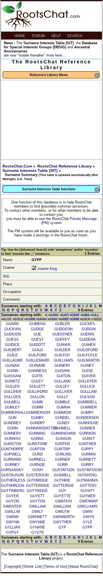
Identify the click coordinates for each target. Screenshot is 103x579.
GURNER (62, 459)
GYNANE (37, 527)
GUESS (12, 339)
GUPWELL (12, 454)
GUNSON (63, 439)
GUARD (12, 324)
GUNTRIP (62, 449)
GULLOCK (12, 397)
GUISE (87, 371)
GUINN (12, 371)
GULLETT (37, 386)
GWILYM (62, 512)
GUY (62, 491)
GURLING (63, 454)
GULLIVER (63, 392)
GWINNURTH (63, 517)
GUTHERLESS (13, 480)
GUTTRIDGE (37, 491)
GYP (62, 527)
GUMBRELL (87, 402)
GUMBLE (62, 402)
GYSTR (37, 532)
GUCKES (87, 324)
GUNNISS (12, 439)
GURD (37, 454)
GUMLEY (12, 407)
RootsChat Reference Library (65, 166)
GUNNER (87, 428)
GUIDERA (87, 339)
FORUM (39, 36)
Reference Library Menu (64, 75)
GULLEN (12, 386)
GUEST (37, 339)
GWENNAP (88, 501)
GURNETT (87, 459)
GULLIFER (12, 392)
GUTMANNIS (87, 480)
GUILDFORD (87, 350)
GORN (30, 319)
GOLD (18, 319)
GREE (64, 319)
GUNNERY (12, 433)
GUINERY (62, 365)
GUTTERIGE (63, 485)
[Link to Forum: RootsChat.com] (40, 29)
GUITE (37, 376)
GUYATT (87, 491)
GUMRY (87, 412)
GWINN (12, 517)
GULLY (62, 397)
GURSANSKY (12, 470)
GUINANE (37, 365)
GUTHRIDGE (37, 480)
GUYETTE (62, 496)
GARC (54, 315)
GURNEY (12, 465)
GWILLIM (12, 512)
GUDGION (12, 334)
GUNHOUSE (88, 423)
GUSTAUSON (12, 475)
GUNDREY (12, 423)
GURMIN (88, 454)
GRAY (53, 319)
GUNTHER (87, 444)
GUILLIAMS (63, 360)
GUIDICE (12, 345)
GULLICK (87, 386)
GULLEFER (87, 381)
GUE (37, 334)
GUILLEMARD (37, 360)
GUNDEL (62, 418)
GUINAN (12, 365)
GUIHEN (88, 345)
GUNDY (63, 423)
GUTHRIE (62, 480)
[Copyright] (13, 566)
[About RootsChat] (83, 566)
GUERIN (87, 334)
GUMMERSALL (13, 412)
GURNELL (37, 459)
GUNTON (37, 449)
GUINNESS (37, 371)
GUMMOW (62, 412)
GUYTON (37, 501)
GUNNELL (62, 428)
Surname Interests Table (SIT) (30, 170)
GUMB (37, 402)
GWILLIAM (62, 506)
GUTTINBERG (12, 491)
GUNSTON (12, 444)
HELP (56, 36)
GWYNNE (37, 522)
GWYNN (12, 522)
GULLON (37, 397)
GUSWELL (62, 475)
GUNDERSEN (87, 418)
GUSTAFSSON (89, 470)
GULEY (37, 381)
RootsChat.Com (17, 166)
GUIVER (88, 376)
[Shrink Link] (33, 566)
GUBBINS (37, 324)
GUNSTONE (37, 444)
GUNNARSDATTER (42, 428)
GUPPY (87, 449)
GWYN (88, 517)
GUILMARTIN (88, 360)
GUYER (12, 496)
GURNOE (37, 465)
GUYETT (37, 496)
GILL (95, 315)
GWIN (87, 512)
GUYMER (87, 496)
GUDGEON (63, 329)
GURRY (87, 465)
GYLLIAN (12, 527)
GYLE (87, 522)
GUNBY (37, 418)
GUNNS (37, 439)
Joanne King (47, 269)
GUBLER (62, 324)
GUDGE (37, 329)
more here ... (56, 55)
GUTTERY (88, 485)
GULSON (87, 397)
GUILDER (62, 350)
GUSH (37, 470)
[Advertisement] (51, 120)
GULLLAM (88, 392)
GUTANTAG (87, 475)
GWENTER (12, 506)
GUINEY (87, 365)
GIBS (86, 315)
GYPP (87, 527)
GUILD (37, 350)
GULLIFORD (37, 392)
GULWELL (12, 402)
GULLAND (62, 381)
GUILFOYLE (87, 355)
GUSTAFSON (63, 470)
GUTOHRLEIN (12, 485)
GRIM (75, 319)
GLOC (7, 319)
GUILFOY (62, 355)
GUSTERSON (37, 475)
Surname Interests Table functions (60, 189)
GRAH (42, 319)
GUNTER (62, 444)
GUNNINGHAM (63, 433)
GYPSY (12, 532)
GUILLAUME (12, 360)
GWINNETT (37, 517)
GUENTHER (62, 334)
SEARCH (75, 36)
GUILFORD (37, 355)
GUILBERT (12, 350)
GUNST (88, 439)
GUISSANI (12, 376)
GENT (75, 315)
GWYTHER (62, 522)
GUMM (37, 407)
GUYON (12, 501)
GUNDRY (37, 423)
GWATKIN (63, 501)
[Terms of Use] (56, 566)
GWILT (37, 512)
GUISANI (62, 371)
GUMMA (63, 407)
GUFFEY (62, 339)
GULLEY (62, 386)
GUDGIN (89, 329)
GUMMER (88, 407)
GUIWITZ (12, 381)
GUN (12, 418)
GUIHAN (63, 345)
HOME (20, 36)
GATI (65, 315)
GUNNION (87, 433)
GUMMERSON (38, 412)
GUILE (12, 355)
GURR (62, 465)
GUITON (63, 376)
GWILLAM (37, 506)
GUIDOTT (37, 345)
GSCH (86, 319)
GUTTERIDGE (37, 485)
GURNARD (12, 459)
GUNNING (37, 433)
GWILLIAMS (87, 506)
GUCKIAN (12, 329)
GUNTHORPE (12, 449)
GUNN (12, 428)
